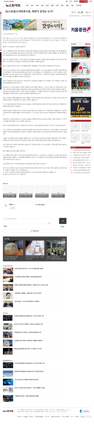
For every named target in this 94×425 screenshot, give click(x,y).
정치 (32, 5)
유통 (67, 5)
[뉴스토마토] (13, 5)
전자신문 (76, 1)
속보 (27, 5)
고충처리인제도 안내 (55, 416)
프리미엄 (78, 5)
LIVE (71, 1)
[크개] (86, 12)
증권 (47, 5)
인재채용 (25, 416)
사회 (42, 5)
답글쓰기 (74, 12)
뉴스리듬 (73, 44)
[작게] (89, 12)
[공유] (81, 12)
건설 (72, 5)
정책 (37, 5)
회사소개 (20, 416)
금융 (52, 5)
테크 (62, 5)
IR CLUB (47, 416)
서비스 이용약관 (65, 416)
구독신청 (77, 416)
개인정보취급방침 (39, 416)
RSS (72, 416)
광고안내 (31, 416)
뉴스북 (12, 208)
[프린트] (78, 12)
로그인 (90, 1)
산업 (57, 5)
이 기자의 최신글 (40, 204)
